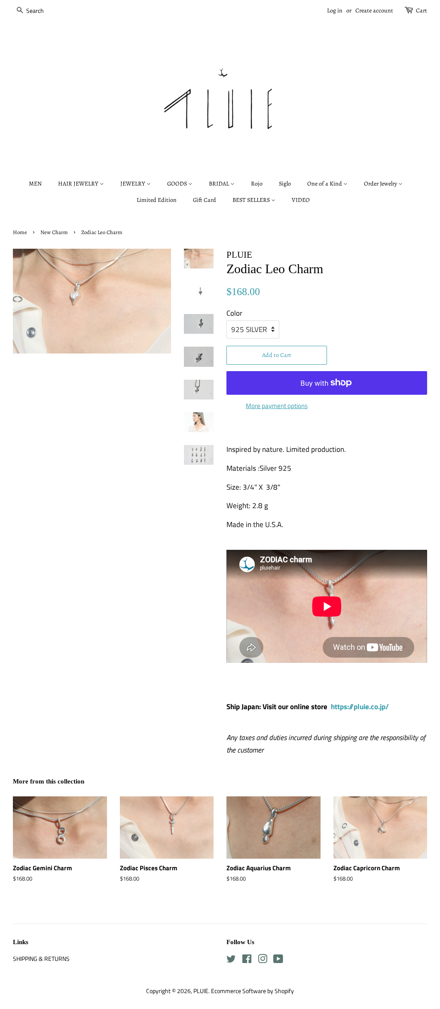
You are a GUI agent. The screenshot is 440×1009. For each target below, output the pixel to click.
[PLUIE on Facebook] (247, 960)
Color (234, 313)
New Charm (54, 232)
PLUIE (200, 991)
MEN (35, 184)
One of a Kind (325, 184)
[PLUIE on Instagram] (262, 960)
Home (20, 232)
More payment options (277, 406)
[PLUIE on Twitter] (231, 960)
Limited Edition (157, 200)
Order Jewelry (381, 184)
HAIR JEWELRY (79, 184)
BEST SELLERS (251, 200)
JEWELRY (133, 184)
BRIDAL (219, 184)
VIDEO (301, 200)
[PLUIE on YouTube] (278, 960)
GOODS (177, 184)
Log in (334, 10)
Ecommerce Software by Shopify (252, 991)
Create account (374, 10)
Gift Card (204, 200)
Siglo (285, 184)
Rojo (257, 184)
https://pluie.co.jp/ (360, 706)
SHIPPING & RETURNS (41, 958)
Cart (421, 10)
